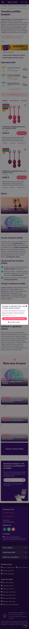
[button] (14, 322)
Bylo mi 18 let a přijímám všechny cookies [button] (14, 318)
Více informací (13, 315)
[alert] (14, 314)
